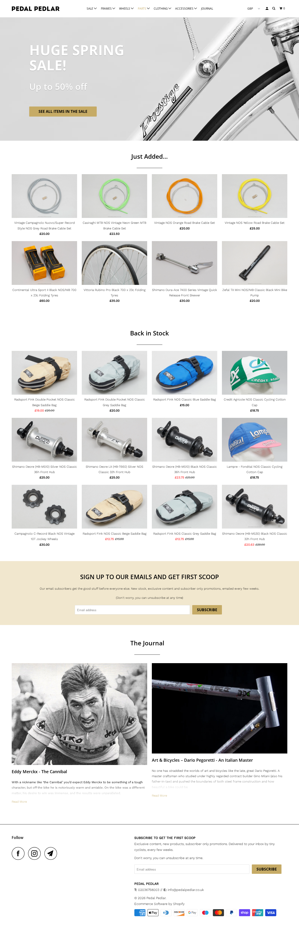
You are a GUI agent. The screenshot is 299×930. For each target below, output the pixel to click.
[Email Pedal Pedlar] (52, 853)
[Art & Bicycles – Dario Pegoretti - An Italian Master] (219, 708)
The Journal (147, 643)
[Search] (274, 8)
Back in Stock (149, 333)
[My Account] (267, 8)
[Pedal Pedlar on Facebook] (19, 853)
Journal (207, 9)
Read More (19, 801)
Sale (90, 9)
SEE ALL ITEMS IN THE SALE (63, 111)
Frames (106, 9)
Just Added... (149, 156)
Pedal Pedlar (156, 898)
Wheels (125, 9)
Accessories (184, 9)
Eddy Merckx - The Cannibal (39, 771)
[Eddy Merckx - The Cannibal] (79, 714)
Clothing (161, 9)
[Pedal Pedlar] (36, 8)
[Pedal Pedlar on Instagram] (35, 853)
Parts (142, 9)
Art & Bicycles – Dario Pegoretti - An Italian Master (202, 760)
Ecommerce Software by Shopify (159, 904)
